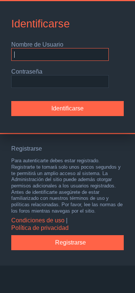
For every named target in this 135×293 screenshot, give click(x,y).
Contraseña (26, 71)
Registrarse (70, 242)
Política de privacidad (40, 228)
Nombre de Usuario (37, 44)
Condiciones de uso (37, 220)
